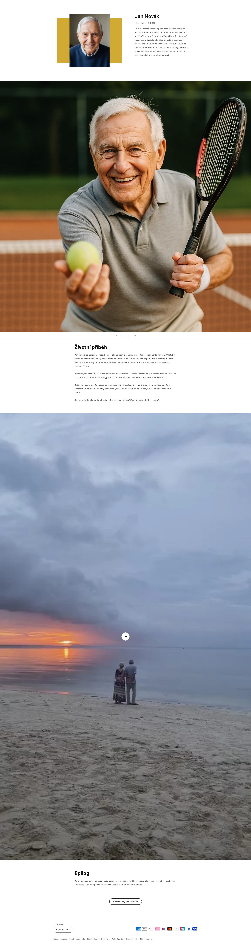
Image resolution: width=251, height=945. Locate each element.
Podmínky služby (118, 939)
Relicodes (63, 939)
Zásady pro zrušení (146, 939)
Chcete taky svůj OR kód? (125, 901)
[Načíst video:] (125, 636)
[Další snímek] (128, 335)
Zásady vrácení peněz (77, 939)
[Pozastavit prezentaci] (134, 335)
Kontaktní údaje (132, 939)
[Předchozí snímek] (116, 335)
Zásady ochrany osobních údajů (98, 939)
